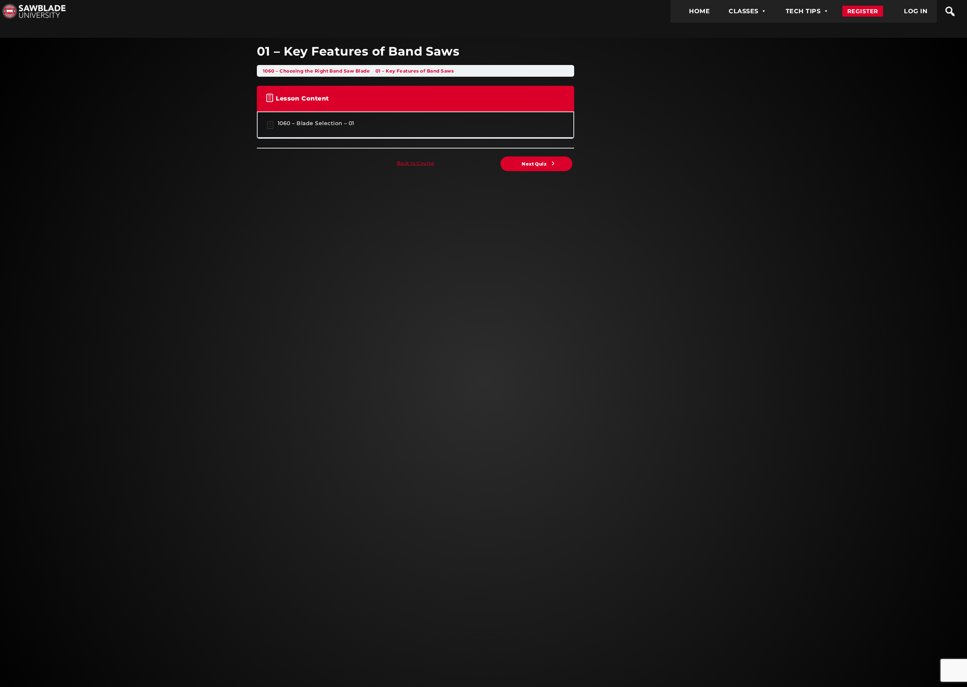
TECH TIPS (803, 11)
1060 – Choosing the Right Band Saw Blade (317, 71)
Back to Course (415, 163)
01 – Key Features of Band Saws (414, 71)
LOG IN (915, 11)
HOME (699, 11)
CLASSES (743, 11)
